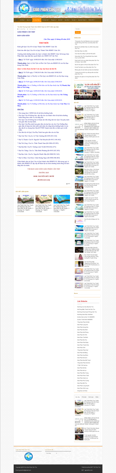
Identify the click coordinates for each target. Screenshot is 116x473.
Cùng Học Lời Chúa (82, 390)
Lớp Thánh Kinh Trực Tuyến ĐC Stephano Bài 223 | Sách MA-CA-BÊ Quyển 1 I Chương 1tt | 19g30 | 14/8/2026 (43, 208)
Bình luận (91, 397)
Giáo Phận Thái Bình (82, 337)
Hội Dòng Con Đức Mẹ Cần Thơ (85, 307)
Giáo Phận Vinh (81, 347)
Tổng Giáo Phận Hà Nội (83, 322)
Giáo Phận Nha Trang (82, 373)
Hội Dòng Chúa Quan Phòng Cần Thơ (87, 312)
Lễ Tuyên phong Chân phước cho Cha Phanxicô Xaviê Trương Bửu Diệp (91, 185)
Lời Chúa (22, 20)
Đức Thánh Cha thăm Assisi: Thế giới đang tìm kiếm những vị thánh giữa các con (91, 135)
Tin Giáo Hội (45, 20)
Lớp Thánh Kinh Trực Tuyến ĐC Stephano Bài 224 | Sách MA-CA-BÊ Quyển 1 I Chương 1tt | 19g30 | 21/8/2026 (25, 208)
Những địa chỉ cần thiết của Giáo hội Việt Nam (87, 70)
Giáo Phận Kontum (82, 357)
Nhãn (97, 397)
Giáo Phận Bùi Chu (82, 340)
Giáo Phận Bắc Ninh (82, 329)
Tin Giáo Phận (36, 20)
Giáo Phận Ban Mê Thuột (84, 360)
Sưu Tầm (67, 20)
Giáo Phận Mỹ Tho (82, 383)
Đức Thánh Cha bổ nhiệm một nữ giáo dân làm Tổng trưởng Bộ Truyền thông (91, 256)
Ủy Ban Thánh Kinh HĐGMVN (84, 319)
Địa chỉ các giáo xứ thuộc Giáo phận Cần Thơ (86, 64)
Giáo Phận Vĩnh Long (82, 388)
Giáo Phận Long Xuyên (83, 385)
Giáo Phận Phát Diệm (82, 342)
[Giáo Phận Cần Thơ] (58, 9)
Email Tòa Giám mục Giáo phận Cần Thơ (85, 67)
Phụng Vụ (53, 20)
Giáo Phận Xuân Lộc (82, 378)
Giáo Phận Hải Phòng (82, 332)
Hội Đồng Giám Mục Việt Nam (85, 314)
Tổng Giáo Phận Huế (82, 350)
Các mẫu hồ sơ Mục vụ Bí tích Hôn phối (85, 53)
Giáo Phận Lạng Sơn (82, 324)
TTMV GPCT (91, 20)
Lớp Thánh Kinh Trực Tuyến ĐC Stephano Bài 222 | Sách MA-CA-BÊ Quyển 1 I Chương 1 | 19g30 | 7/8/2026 (61, 208)
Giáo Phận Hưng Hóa (82, 327)
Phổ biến (84, 397)
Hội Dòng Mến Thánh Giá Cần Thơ (86, 309)
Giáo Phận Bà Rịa (81, 368)
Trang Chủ (17, 20)
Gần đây (77, 397)
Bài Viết (60, 20)
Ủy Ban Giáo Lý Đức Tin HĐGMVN (85, 317)
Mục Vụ (28, 20)
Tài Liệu (73, 20)
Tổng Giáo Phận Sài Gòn (83, 362)
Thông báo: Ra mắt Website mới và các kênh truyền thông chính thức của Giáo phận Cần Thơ (87, 43)
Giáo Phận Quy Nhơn (82, 355)
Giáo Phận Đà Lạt (81, 370)
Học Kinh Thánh (82, 20)
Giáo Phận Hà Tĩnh (82, 335)
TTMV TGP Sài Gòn (82, 365)
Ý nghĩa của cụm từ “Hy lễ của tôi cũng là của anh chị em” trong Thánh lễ (91, 199)
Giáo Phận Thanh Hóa (83, 345)
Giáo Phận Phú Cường (83, 380)
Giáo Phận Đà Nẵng (82, 352)
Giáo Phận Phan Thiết (83, 375)
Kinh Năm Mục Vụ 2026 (81, 51)
